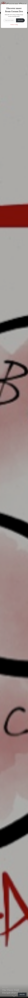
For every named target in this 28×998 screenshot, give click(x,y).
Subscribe (20, 20)
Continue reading (14, 24)
